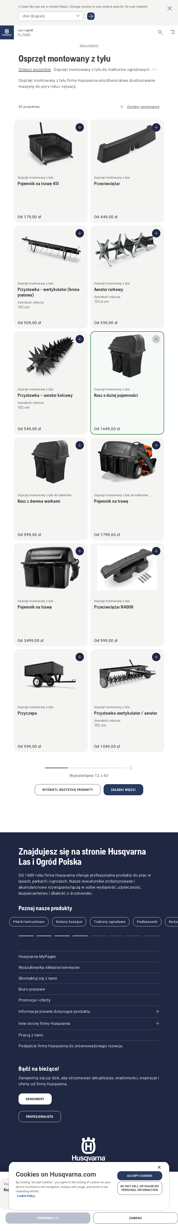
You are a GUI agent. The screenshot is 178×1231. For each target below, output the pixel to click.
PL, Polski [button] (24, 34)
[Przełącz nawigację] (172, 32)
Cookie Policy (26, 1196)
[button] (26, 936)
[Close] (159, 1167)
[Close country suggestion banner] (169, 8)
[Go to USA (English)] (91, 16)
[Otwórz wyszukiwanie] (160, 32)
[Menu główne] (7, 32)
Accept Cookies (139, 1175)
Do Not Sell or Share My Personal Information (139, 1188)
